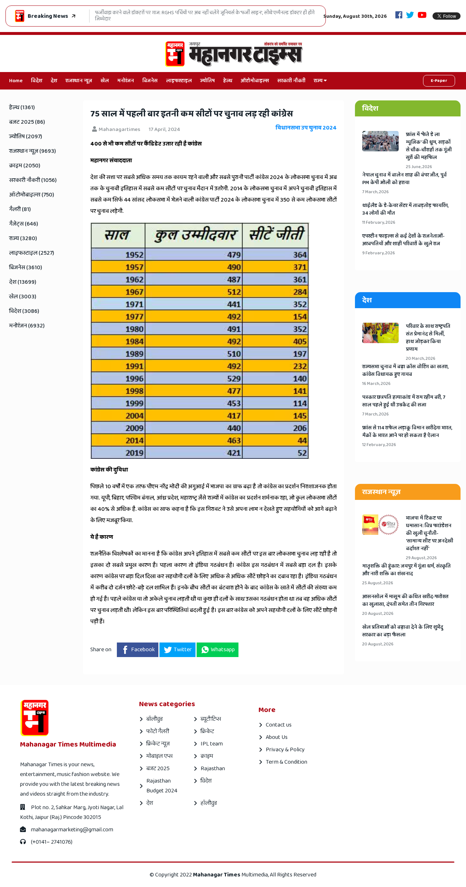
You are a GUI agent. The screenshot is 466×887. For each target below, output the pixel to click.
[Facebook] (398, 16)
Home (16, 81)
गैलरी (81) (20, 209)
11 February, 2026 (378, 222)
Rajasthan (213, 768)
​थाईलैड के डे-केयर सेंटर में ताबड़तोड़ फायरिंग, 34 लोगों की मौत (405, 209)
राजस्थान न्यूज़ (79, 81)
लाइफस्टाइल (179, 81)
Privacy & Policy (285, 749)
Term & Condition (286, 762)
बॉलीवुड (154, 719)
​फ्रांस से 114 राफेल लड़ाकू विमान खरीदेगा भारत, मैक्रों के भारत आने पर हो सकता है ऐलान (407, 431)
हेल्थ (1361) (22, 107)
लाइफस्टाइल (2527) (31, 253)
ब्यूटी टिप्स (211, 719)
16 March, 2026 (376, 384)
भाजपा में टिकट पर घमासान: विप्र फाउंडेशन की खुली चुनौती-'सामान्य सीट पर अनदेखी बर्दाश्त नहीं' (429, 533)
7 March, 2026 (375, 192)
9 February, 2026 (378, 253)
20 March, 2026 (420, 358)
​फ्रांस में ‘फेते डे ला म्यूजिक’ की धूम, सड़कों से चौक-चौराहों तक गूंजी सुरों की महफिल (429, 146)
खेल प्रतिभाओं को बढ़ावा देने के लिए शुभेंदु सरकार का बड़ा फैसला (402, 631)
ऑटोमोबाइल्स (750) (31, 194)
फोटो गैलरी (157, 731)
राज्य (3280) (23, 238)
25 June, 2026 (419, 167)
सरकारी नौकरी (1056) (33, 180)
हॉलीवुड (209, 803)
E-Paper (439, 80)
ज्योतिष (207, 81)
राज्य (319, 81)
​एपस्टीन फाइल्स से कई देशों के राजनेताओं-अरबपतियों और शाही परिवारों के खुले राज (403, 240)
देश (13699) (22, 282)
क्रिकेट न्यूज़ (158, 743)
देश (54, 81)
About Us (277, 737)
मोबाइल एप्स (159, 756)
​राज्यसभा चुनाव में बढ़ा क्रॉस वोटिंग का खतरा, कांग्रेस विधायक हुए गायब (405, 370)
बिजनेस (150, 81)
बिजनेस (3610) (25, 267)
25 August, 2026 (377, 583)
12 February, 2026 (379, 445)
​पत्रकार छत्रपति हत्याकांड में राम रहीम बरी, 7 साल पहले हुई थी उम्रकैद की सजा (404, 401)
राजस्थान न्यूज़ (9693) (32, 151)
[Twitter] (410, 16)
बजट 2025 (158, 768)
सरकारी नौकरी (291, 81)
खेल (104, 81)
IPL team (212, 743)
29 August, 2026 (421, 558)
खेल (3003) (22, 296)
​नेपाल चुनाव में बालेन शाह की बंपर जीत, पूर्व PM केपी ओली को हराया (404, 179)
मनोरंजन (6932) (27, 325)
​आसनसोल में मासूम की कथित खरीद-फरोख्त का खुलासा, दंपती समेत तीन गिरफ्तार (405, 600)
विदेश (36, 81)
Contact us (279, 724)
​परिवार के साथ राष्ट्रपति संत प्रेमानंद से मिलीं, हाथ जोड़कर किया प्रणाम (428, 338)
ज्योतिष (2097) (25, 136)
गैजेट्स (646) (23, 223)
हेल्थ (227, 81)
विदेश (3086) (24, 311)
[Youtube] (422, 16)
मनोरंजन (125, 81)
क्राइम (207, 756)
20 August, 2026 (378, 613)
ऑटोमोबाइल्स (255, 81)
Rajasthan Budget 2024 (161, 785)
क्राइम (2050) (24, 165)
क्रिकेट (207, 731)
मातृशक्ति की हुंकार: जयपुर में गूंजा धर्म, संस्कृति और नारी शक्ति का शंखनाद (406, 570)
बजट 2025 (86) (27, 122)
